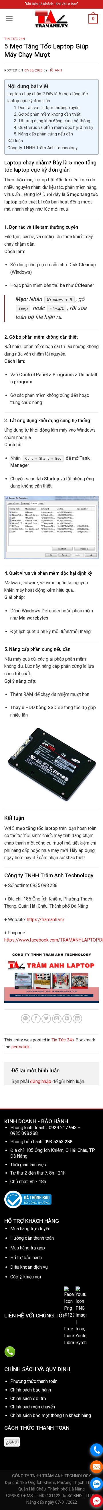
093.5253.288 (58, 1141)
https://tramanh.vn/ (46, 919)
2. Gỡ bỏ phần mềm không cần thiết (47, 114)
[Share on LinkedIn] (77, 1019)
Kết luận (15, 140)
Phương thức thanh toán (34, 1381)
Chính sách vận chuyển (32, 1407)
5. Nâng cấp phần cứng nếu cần (43, 134)
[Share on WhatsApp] (25, 1019)
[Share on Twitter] (46, 1019)
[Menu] (9, 18)
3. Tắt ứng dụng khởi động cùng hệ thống (52, 121)
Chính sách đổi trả (28, 1398)
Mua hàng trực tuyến (30, 1228)
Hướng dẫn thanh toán (32, 1238)
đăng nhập (40, 1081)
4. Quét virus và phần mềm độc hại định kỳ (53, 127)
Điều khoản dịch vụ (29, 1267)
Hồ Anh (55, 70)
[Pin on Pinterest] (67, 1019)
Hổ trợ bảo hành (26, 1257)
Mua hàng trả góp (27, 1248)
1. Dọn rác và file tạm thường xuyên (47, 107)
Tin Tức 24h (14, 39)
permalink (20, 1046)
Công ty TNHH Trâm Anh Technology (42, 147)
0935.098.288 (24, 1133)
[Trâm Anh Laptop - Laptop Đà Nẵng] (51, 19)
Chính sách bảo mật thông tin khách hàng (50, 1415)
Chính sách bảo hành (30, 1390)
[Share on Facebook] (36, 1019)
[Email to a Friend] (57, 1019)
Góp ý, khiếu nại (25, 1277)
